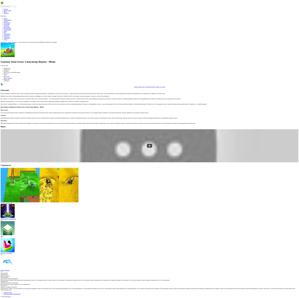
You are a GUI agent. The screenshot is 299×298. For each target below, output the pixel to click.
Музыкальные (7, 28)
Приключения (7, 20)
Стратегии (6, 35)
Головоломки (7, 29)
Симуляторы (7, 34)
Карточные (7, 24)
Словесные (7, 38)
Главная (6, 9)
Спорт (5, 39)
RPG (5, 32)
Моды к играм (7, 10)
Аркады (6, 21)
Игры (5, 12)
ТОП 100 (6, 13)
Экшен (5, 18)
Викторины (7, 36)
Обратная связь (8, 292)
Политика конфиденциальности (12, 294)
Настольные (7, 22)
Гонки (5, 31)
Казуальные (7, 27)
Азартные (6, 25)
